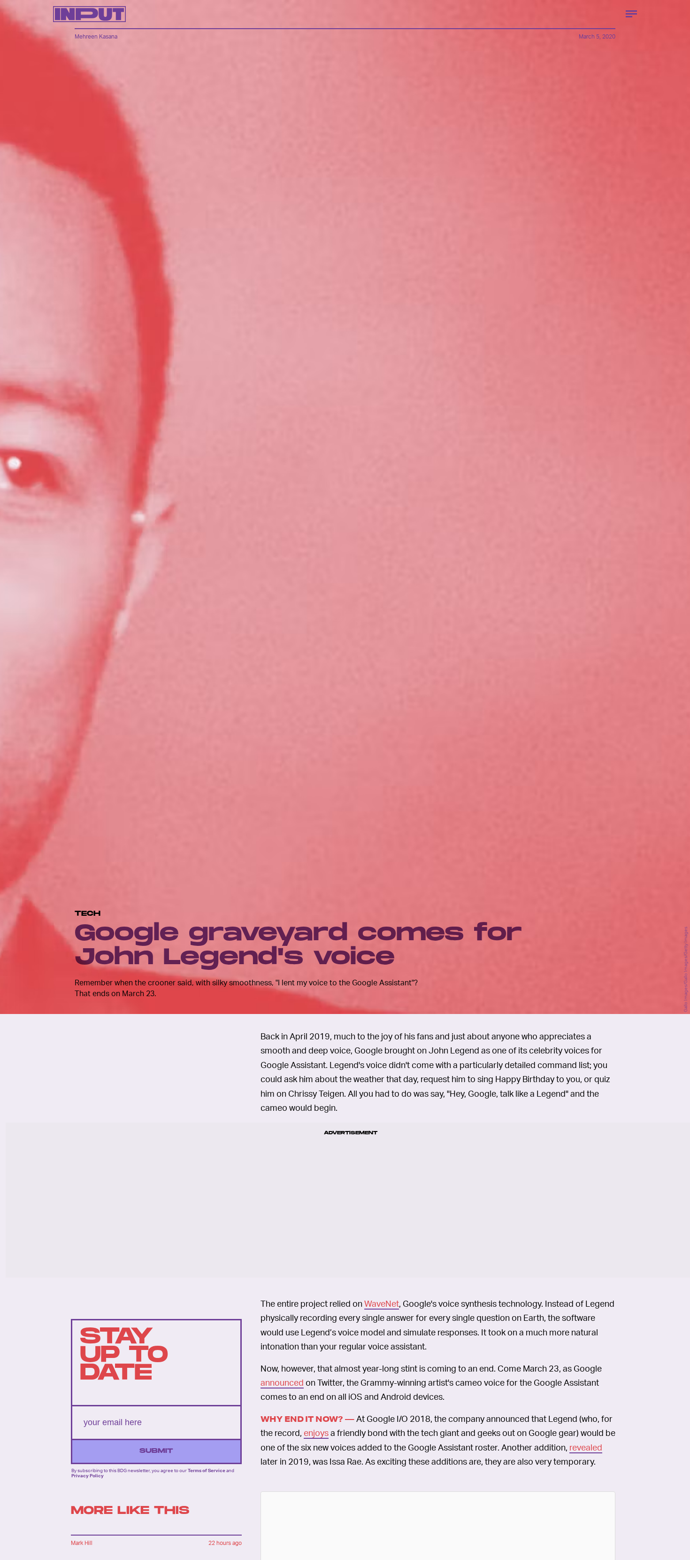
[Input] (89, 14)
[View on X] (438, 1552)
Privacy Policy (87, 1475)
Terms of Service (206, 1470)
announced (282, 1382)
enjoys (316, 1432)
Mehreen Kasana (96, 36)
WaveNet (381, 1303)
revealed (585, 1447)
